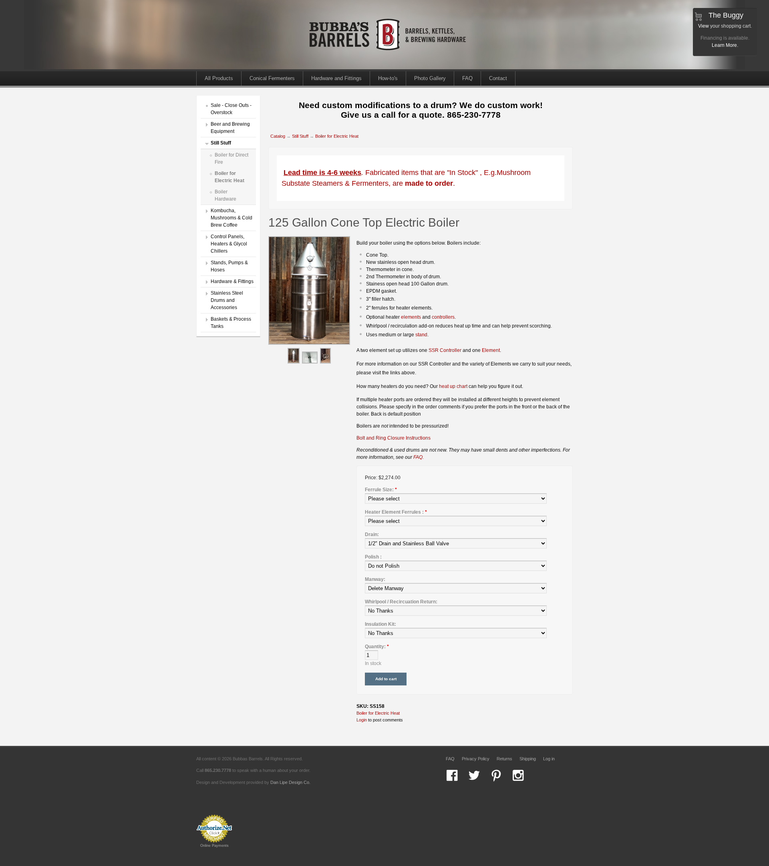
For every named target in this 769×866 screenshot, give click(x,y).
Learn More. (725, 45)
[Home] (388, 67)
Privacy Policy (475, 758)
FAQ (467, 78)
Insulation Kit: (380, 624)
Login (361, 719)
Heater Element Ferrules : (396, 512)
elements (411, 317)
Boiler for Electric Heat (336, 136)
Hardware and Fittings (336, 78)
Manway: (375, 579)
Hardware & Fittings (232, 281)
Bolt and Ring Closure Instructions (393, 438)
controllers (443, 317)
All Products (219, 78)
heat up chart (453, 386)
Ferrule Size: (381, 489)
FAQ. (418, 457)
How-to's (388, 78)
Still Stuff (221, 143)
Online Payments (214, 846)
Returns (504, 758)
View (703, 26)
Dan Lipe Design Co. (290, 782)
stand (421, 335)
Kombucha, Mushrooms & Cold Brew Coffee (231, 218)
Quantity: (377, 646)
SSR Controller (445, 350)
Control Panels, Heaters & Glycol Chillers (229, 244)
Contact (498, 78)
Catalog (277, 136)
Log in (549, 758)
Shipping (527, 758)
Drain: (372, 534)
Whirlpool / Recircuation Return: (401, 602)
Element (491, 350)
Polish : (373, 557)
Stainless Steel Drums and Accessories (227, 300)
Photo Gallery (430, 78)
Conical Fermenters (272, 78)
